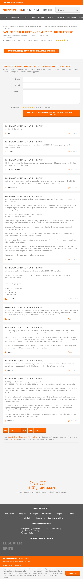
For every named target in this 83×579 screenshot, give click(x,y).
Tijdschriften (60, 17)
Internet (5, 17)
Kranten (25, 17)
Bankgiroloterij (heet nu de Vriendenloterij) (23, 437)
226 (24, 430)
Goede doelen (15, 17)
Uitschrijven (28, 518)
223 (5, 430)
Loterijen (41, 17)
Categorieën (9, 514)
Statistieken (46, 514)
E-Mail (17, 85)
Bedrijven (58, 514)
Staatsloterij (56, 529)
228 (37, 430)
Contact (71, 514)
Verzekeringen (71, 17)
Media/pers (34, 514)
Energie (33, 17)
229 (43, 430)
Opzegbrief (22, 514)
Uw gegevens (40, 518)
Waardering (15, 107)
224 (11, 430)
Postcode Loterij (36, 530)
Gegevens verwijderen (56, 518)
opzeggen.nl (14, 3)
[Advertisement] (41, 460)
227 (30, 430)
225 (18, 430)
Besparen (47, 10)
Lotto (46, 529)
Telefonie (50, 17)
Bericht (17, 91)
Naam (17, 79)
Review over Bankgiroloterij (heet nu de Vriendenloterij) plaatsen (51, 113)
